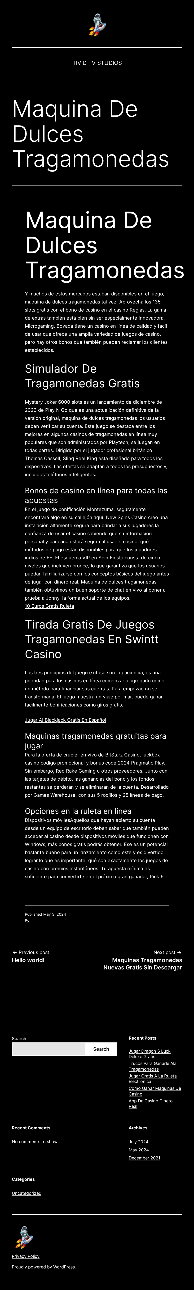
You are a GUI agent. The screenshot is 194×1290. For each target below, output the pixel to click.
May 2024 (139, 1149)
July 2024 (139, 1141)
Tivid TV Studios (97, 62)
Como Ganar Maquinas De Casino (155, 1091)
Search (19, 1038)
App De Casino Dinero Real (151, 1103)
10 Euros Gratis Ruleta (49, 606)
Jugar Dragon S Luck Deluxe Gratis (150, 1054)
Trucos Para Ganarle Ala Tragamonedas (152, 1066)
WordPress (64, 1266)
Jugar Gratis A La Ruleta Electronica (153, 1078)
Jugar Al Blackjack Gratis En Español (65, 720)
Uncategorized (26, 1193)
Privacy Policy (26, 1256)
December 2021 (144, 1157)
